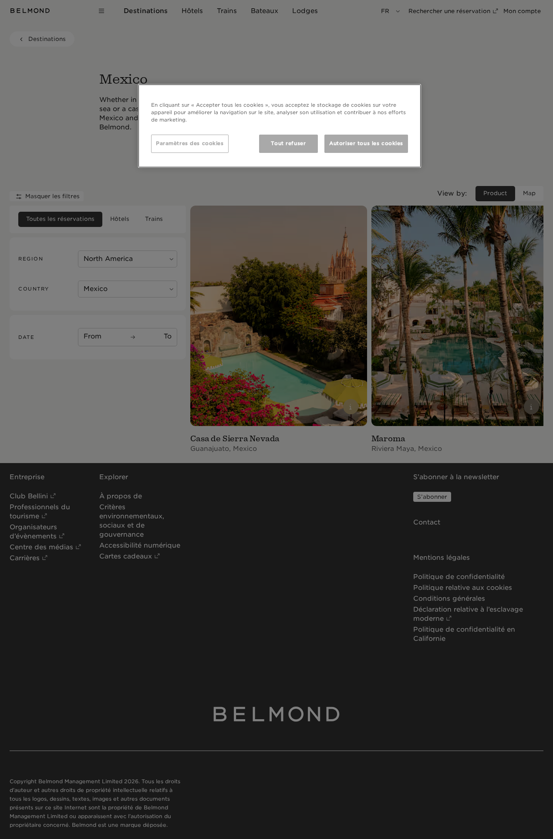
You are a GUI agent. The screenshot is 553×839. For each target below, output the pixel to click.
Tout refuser (288, 143)
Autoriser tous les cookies (366, 143)
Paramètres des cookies (190, 143)
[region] (279, 126)
